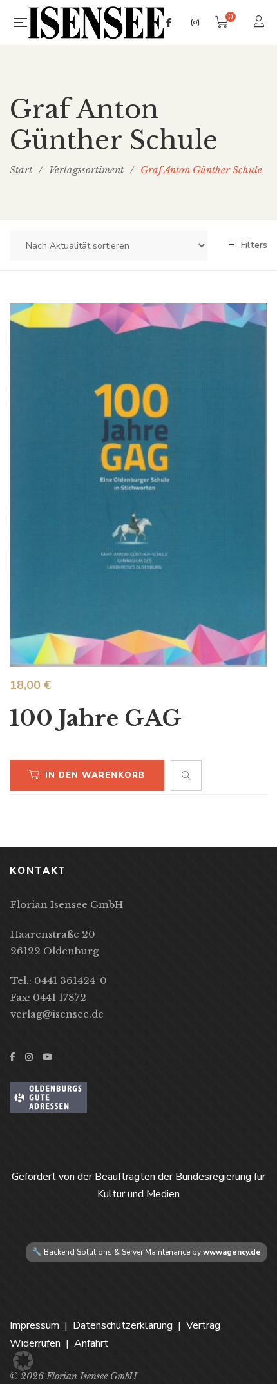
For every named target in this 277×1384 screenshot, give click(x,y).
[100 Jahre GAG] (138, 485)
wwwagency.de (232, 1252)
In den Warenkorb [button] (95, 775)
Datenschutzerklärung (123, 1325)
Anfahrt (91, 1343)
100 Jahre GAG (96, 718)
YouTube (48, 1056)
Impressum (34, 1325)
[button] (23, 1361)
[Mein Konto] (260, 23)
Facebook (169, 22)
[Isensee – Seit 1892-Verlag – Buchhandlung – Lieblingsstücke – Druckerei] (96, 22)
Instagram (195, 22)
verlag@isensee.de (57, 1014)
